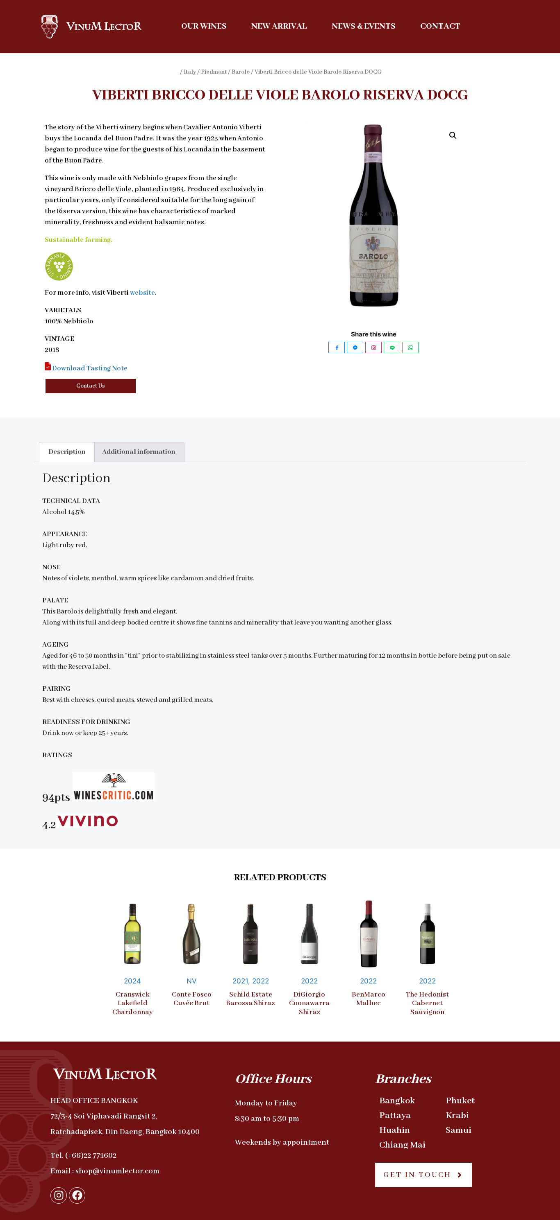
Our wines (204, 26)
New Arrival (279, 26)
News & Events (364, 26)
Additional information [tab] (138, 452)
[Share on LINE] (392, 347)
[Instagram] (58, 1195)
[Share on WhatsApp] (410, 347)
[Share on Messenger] (355, 347)
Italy (190, 72)
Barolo (241, 72)
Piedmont (214, 72)
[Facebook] (77, 1195)
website (142, 293)
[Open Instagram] (373, 347)
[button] (453, 135)
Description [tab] (67, 452)
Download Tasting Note (89, 368)
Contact (440, 26)
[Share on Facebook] (336, 347)
